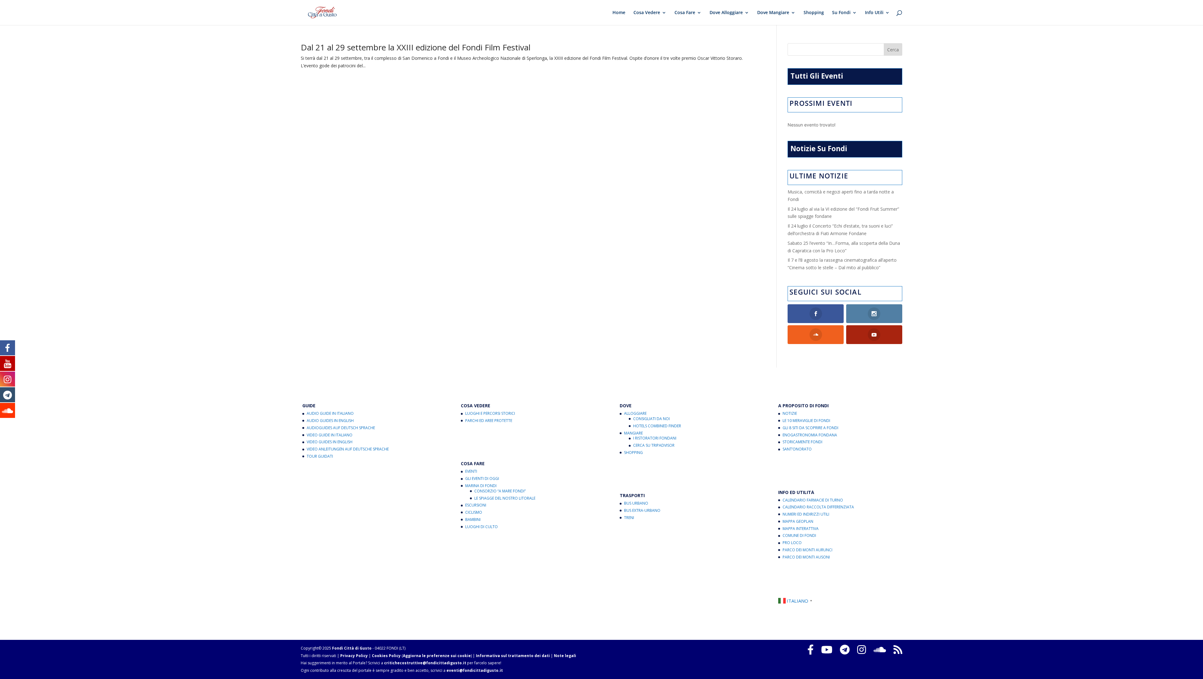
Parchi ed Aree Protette (488, 420)
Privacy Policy (354, 655)
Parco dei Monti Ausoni (806, 557)
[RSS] (897, 650)
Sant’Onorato (797, 449)
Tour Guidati (320, 456)
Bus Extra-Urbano (642, 510)
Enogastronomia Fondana (810, 435)
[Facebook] (810, 650)
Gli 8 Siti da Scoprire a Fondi (810, 427)
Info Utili (874, 12)
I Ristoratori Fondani (654, 438)
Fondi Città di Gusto (352, 648)
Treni (629, 517)
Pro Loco (792, 542)
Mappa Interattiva (801, 528)
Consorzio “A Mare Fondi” (500, 491)
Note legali (565, 655)
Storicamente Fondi (802, 442)
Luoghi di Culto (481, 526)
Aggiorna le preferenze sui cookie (437, 655)
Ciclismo (473, 512)
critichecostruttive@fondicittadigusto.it (425, 663)
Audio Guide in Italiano (330, 413)
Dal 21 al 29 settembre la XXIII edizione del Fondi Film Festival (415, 47)
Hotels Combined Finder (657, 426)
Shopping (814, 12)
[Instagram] (861, 650)
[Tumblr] (845, 650)
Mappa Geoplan (798, 521)
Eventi (471, 471)
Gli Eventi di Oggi (482, 478)
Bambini (473, 519)
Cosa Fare (684, 12)
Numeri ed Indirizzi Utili (806, 514)
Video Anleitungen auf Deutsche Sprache (348, 449)
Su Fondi (841, 12)
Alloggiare (635, 413)
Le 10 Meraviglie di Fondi (806, 420)
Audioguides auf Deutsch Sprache (341, 427)
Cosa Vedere (646, 12)
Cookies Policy (386, 655)
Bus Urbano (636, 503)
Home (618, 12)
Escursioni (475, 505)
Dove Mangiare (773, 12)
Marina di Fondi (481, 485)
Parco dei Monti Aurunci (807, 550)
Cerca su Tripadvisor (653, 445)
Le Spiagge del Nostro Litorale (504, 498)
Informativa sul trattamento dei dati (513, 655)
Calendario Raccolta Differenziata (818, 507)
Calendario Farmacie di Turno (813, 500)
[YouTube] (826, 650)
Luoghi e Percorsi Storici (490, 413)
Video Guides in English (329, 442)
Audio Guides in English (330, 420)
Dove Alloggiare (726, 12)
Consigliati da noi (651, 418)
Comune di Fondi (799, 535)
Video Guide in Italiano (329, 435)
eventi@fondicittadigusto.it (474, 670)
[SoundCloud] (879, 650)
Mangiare (633, 433)
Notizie (790, 413)
